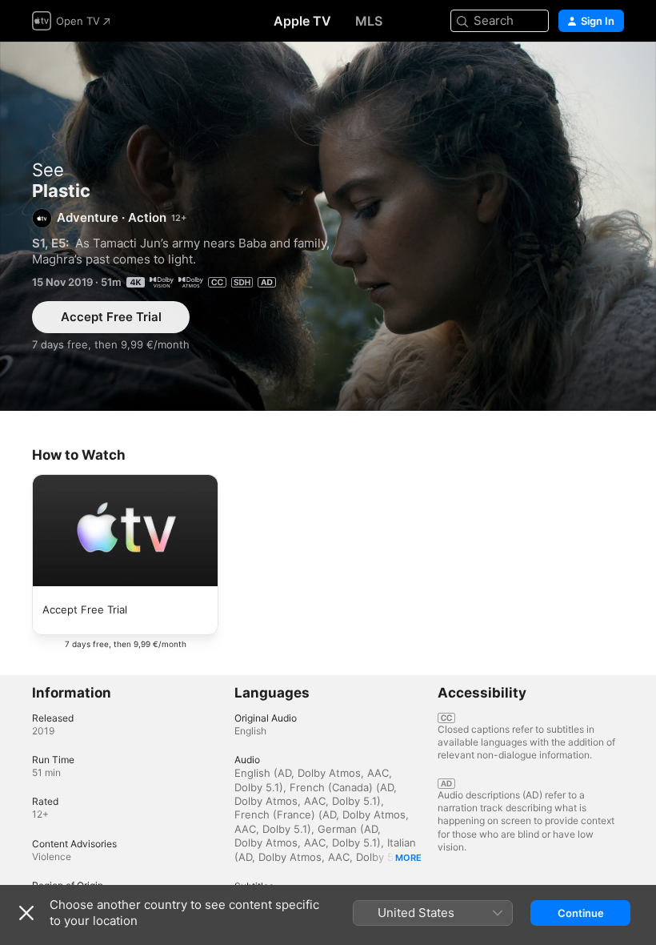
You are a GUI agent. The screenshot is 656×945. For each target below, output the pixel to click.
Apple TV (302, 21)
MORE (408, 857)
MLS (368, 21)
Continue (581, 913)
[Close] (26, 913)
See (48, 169)
